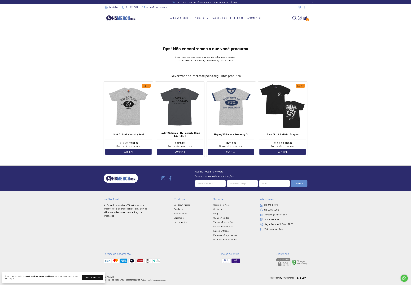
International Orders (223, 226)
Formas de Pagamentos (225, 235)
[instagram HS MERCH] (299, 7)
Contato (217, 209)
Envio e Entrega (221, 230)
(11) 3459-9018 (271, 205)
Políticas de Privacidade (225, 239)
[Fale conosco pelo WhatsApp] (404, 278)
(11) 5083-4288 (132, 7)
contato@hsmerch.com (156, 7)
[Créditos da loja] (301, 278)
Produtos (199, 18)
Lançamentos (253, 18)
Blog (215, 213)
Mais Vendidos (219, 18)
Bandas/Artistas (178, 18)
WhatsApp (113, 7)
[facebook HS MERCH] (304, 7)
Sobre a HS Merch (222, 204)
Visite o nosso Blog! (273, 229)
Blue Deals (236, 18)
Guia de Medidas (221, 217)
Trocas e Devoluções (223, 222)
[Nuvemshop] (282, 278)
